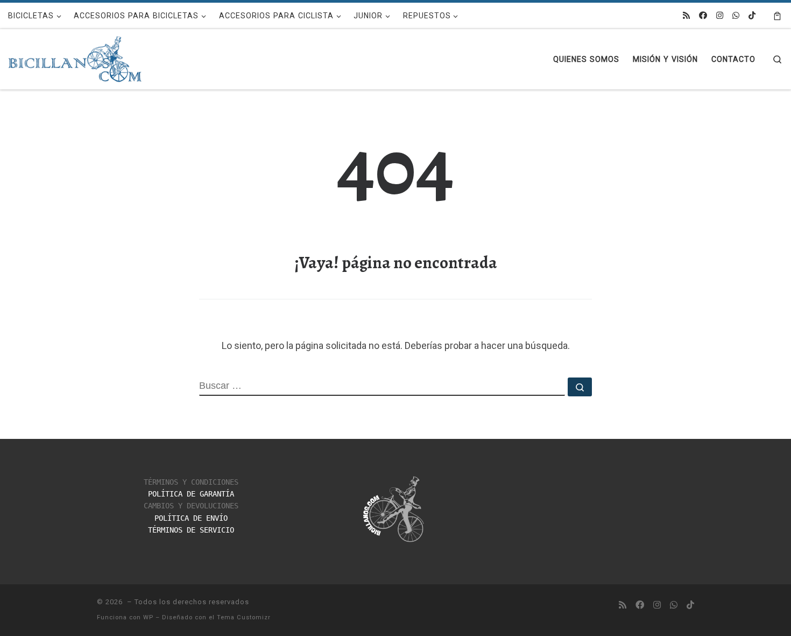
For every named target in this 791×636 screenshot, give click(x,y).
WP (148, 617)
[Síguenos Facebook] (703, 16)
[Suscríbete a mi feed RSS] (686, 16)
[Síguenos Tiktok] (751, 16)
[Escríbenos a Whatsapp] (735, 16)
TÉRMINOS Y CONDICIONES (191, 482)
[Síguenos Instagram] (719, 16)
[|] (75, 57)
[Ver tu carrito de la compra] (777, 16)
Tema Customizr (244, 617)
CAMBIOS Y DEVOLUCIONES (191, 505)
